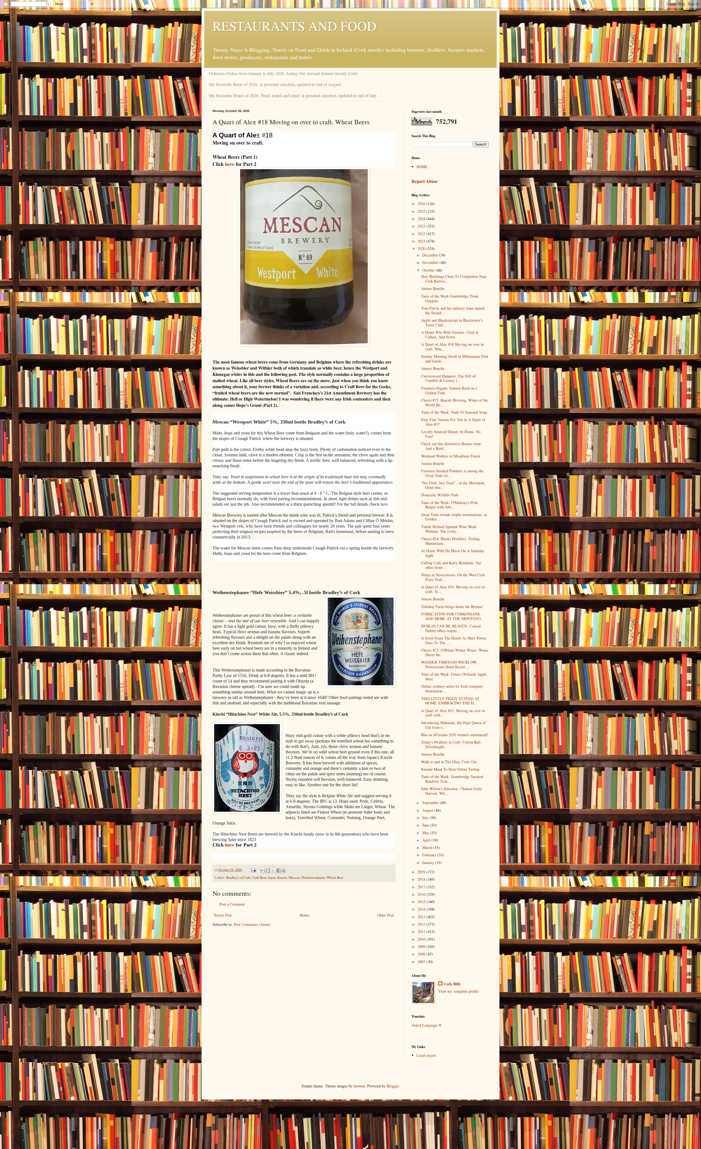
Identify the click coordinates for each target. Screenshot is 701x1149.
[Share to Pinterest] (283, 870)
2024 (422, 218)
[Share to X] (273, 870)
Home (304, 915)
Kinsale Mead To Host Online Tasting (450, 769)
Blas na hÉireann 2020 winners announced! (454, 734)
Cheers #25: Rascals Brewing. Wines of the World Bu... (454, 402)
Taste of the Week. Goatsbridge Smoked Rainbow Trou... (452, 779)
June (426, 825)
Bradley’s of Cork (238, 877)
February (429, 854)
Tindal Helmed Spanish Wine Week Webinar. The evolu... (448, 529)
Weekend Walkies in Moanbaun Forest (450, 456)
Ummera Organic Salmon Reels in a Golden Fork (449, 390)
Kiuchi (282, 877)
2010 (422, 939)
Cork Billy (452, 984)
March (427, 847)
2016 (422, 894)
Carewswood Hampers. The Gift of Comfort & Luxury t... (448, 378)
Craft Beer (259, 877)
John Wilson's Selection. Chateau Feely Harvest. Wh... (451, 791)
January (428, 862)
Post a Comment (232, 904)
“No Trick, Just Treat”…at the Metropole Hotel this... (453, 485)
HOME (422, 166)
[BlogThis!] (268, 870)
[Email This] (263, 870)
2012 (422, 924)
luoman (359, 1085)
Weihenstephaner (313, 877)
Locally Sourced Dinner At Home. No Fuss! (451, 434)
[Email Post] (253, 870)
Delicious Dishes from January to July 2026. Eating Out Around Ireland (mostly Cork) (283, 73)
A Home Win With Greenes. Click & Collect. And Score (450, 334)
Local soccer (426, 1055)
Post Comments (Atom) (252, 924)
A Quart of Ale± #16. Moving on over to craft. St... (453, 589)
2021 (422, 241)
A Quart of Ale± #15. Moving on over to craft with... (453, 713)
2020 (422, 248)
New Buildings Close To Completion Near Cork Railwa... (454, 279)
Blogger (393, 1085)
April (427, 840)
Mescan (294, 877)
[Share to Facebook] (278, 870)
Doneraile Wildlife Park (439, 494)
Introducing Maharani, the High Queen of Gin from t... (453, 725)
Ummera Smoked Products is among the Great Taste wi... (452, 473)
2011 (422, 931)
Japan (272, 877)
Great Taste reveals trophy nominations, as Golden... (454, 517)
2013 (422, 916)
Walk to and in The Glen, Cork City (449, 761)
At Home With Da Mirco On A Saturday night (452, 553)
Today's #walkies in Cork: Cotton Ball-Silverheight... (451, 744)
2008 (422, 954)
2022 (422, 233)
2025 (422, 211)
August (428, 810)
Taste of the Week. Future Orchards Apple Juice (454, 676)
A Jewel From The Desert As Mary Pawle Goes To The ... (453, 640)
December (430, 255)
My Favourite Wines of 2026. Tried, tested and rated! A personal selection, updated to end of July (293, 95)
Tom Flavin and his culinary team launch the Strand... (453, 310)
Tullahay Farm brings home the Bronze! (452, 606)
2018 (422, 879)
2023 (422, 226)
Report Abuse (425, 181)
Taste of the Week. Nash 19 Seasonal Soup (454, 412)
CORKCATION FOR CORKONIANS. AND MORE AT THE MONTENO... (452, 616)
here (229, 164)
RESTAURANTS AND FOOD (294, 25)
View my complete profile (458, 991)
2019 (422, 871)
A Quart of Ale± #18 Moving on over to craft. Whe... (452, 347)
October (429, 270)
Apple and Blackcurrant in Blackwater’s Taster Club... (452, 322)
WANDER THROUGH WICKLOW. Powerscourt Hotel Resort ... (449, 664)
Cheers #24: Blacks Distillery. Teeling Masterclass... (450, 541)
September (431, 802)
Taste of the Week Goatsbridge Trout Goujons (449, 298)
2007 (422, 961)
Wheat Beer (335, 877)
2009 (422, 946)
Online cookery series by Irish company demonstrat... (452, 688)
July (426, 817)
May (426, 832)
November (430, 262)
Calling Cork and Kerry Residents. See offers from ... (451, 565)
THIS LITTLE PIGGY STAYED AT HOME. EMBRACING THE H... (450, 701)
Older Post (385, 915)
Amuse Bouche (432, 288)
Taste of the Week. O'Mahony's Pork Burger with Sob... (449, 505)
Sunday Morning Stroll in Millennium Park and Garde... (455, 359)
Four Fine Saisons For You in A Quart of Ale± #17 (453, 422)
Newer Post (223, 915)
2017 (422, 886)
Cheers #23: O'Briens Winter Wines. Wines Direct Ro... (454, 652)
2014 (422, 909)
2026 (422, 203)
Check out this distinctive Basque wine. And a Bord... (451, 446)
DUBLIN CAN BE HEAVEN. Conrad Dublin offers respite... (451, 628)
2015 (422, 901)
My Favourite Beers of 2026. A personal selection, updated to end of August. (275, 84)
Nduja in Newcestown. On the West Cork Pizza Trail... (453, 577)
